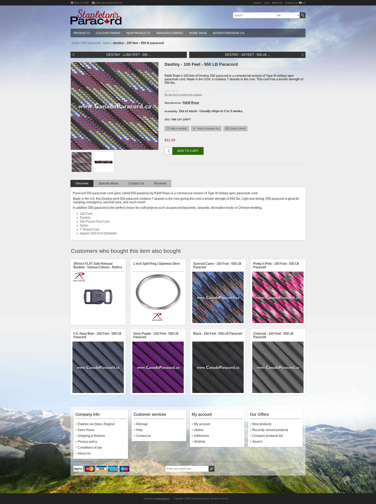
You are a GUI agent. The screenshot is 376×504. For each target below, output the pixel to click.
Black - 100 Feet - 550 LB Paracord (217, 333)
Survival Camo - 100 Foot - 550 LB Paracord (217, 265)
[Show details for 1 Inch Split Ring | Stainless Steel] (158, 297)
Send (211, 469)
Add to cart (188, 151)
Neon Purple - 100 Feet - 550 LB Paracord (155, 335)
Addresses (201, 435)
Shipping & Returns (91, 435)
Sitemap (141, 424)
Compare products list (267, 435)
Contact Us (136, 183)
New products (261, 424)
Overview (82, 183)
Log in (266, 3)
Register (257, 3)
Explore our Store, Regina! (96, 424)
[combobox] (266, 15)
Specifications (108, 183)
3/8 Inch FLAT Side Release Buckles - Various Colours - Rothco (97, 265)
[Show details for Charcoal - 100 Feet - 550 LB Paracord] (278, 367)
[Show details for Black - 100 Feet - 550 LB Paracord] (218, 367)
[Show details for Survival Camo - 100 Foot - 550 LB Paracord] (218, 297)
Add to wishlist (178, 128)
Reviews (160, 183)
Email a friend (237, 128)
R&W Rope (191, 102)
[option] (81, 162)
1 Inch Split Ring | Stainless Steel (156, 263)
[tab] (81, 183)
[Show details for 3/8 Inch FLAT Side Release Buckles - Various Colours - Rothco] (98, 297)
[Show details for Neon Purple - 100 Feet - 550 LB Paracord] (158, 367)
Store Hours (86, 430)
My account (202, 424)
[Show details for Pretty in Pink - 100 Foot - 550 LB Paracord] (278, 297)
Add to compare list (208, 128)
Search (303, 15)
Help (139, 430)
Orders (198, 430)
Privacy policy (87, 441)
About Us (84, 453)
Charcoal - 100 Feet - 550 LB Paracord (273, 335)
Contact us (143, 435)
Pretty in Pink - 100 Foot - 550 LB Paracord (276, 265)
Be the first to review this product (183, 94)
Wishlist (199, 441)
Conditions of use (90, 447)
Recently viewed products (270, 430)
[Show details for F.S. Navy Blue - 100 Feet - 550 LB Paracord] (98, 367)
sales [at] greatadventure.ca (109, 3)
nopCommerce (162, 498)
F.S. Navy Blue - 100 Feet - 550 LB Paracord (97, 335)
